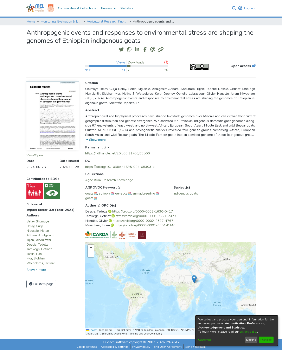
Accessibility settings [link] (114, 347)
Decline (251, 340)
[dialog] (236, 330)
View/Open (34, 155)
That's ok (266, 340)
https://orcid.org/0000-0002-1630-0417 (142, 211)
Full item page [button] (43, 284)
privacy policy (248, 332)
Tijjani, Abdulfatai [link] (38, 240)
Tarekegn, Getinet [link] (39, 249)
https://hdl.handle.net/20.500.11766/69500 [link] (117, 153)
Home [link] (31, 21)
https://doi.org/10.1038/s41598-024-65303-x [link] (119, 167)
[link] (109, 180)
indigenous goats (186, 193)
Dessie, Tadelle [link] (37, 244)
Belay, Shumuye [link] (37, 221)
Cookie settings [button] (87, 347)
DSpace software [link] (115, 342)
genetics (121, 193)
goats (89, 193)
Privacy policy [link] (141, 347)
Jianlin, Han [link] (34, 254)
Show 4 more (36, 270)
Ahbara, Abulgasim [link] (39, 235)
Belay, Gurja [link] (34, 226)
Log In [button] (249, 8)
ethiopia (104, 193)
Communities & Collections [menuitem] (77, 8)
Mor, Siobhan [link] (35, 258)
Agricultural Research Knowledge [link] (107, 21)
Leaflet (93, 330)
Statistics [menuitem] (126, 8)
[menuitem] (108, 8)
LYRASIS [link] (172, 342)
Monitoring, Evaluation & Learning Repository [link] (61, 21)
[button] (234, 8)
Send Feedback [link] (195, 347)
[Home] (35, 8)
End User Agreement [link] (167, 347)
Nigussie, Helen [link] (37, 230)
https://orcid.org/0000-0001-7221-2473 (146, 216)
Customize (205, 340)
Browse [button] (106, 8)
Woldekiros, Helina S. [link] (41, 263)
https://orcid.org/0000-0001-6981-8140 (145, 225)
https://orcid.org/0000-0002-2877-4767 (143, 221)
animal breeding (144, 193)
